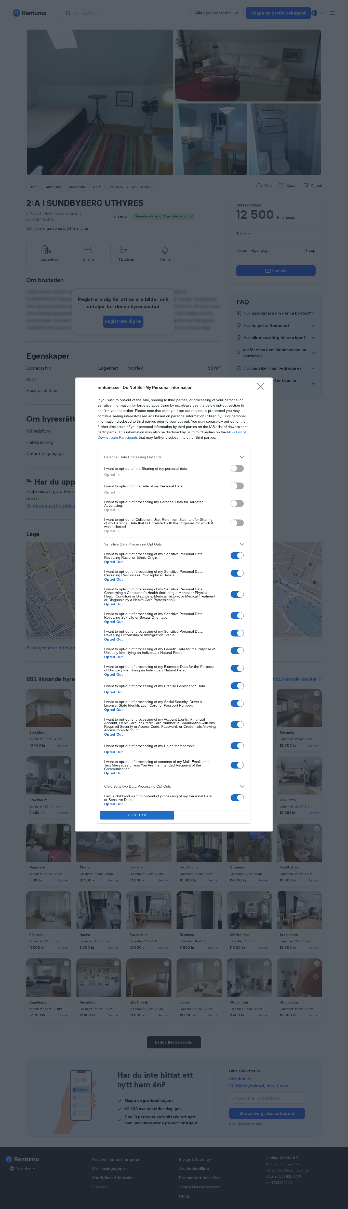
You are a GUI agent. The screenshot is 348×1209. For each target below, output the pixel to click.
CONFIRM (137, 815)
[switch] (237, 468)
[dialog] (174, 604)
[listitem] (174, 457)
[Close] (262, 388)
